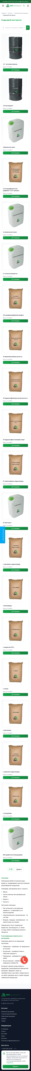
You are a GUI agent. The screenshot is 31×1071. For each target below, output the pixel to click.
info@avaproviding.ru (23, 1)
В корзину (17, 70)
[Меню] (3, 5)
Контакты (4, 1038)
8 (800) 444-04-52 (7, 1003)
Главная (3, 13)
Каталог (10, 13)
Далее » (19, 869)
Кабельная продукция (7, 1011)
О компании (4, 1029)
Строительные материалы (9, 1014)
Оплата (3, 1031)
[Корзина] (28, 5)
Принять (15, 1066)
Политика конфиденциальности (10, 1040)
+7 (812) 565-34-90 (6, 1048)
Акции (3, 1036)
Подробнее (9, 1062)
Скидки (3, 1021)
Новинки (3, 1018)
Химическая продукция (21, 13)
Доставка (4, 1033)
